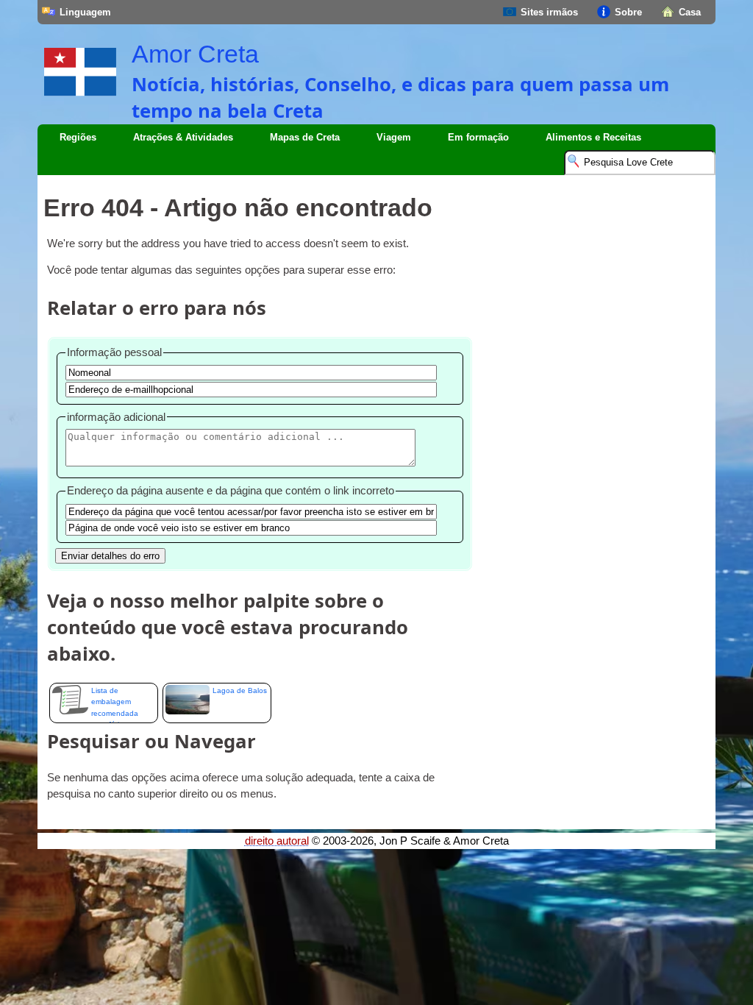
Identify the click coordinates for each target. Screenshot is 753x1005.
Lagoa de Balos (240, 690)
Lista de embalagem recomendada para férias (114, 704)
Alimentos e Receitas (593, 137)
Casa (690, 12)
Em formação (478, 137)
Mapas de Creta (305, 137)
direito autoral (277, 841)
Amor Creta (195, 54)
